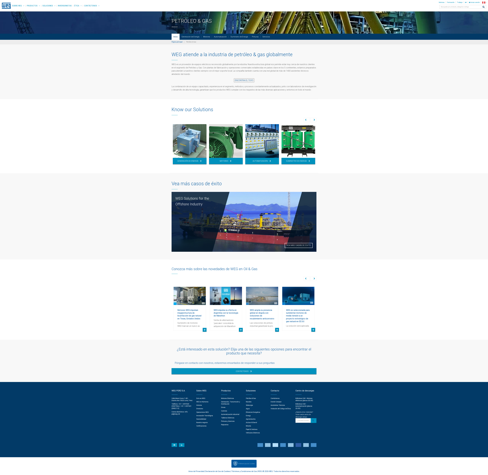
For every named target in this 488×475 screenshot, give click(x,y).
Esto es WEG (200, 398)
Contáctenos (90, 6)
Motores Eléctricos (227, 398)
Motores (206, 37)
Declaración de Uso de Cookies (217, 471)
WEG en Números (202, 402)
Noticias (442, 2)
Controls (224, 411)
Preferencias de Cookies (246, 464)
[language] (484, 2)
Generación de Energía (190, 37)
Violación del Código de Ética (281, 409)
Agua (248, 409)
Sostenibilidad (201, 419)
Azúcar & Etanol (251, 422)
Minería (248, 426)
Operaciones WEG (202, 412)
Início (175, 37)
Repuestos (224, 425)
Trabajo (459, 2)
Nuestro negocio (202, 422)
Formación (450, 2)
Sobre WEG (17, 6)
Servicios (266, 37)
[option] (190, 144)
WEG (5, 5)
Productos (32, 6)
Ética (76, 6)
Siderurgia (249, 405)
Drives (223, 407)
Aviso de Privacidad (196, 471)
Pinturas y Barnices (228, 421)
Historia (199, 405)
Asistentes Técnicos (278, 405)
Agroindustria (250, 419)
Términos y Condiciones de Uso (244, 471)
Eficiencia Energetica (253, 412)
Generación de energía (187, 161)
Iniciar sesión (475, 2)
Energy (248, 416)
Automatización (220, 37)
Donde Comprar (276, 402)
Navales (248, 402)
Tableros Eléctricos (227, 418)
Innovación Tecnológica (204, 416)
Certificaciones (201, 426)
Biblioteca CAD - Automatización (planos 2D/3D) (303, 406)
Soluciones (47, 6)
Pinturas (255, 37)
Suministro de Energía (239, 37)
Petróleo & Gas (251, 398)
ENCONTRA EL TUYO (244, 80)
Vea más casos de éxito (298, 245)
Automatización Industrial (230, 414)
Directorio (199, 409)
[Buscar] (483, 7)
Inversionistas (65, 6)
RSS (260, 471)
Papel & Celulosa (251, 429)
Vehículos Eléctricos (253, 433)
